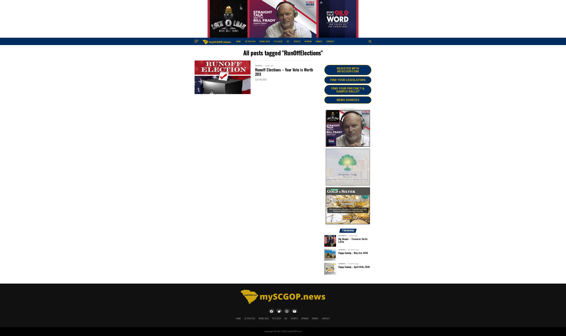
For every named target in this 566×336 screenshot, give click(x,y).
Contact (330, 41)
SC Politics (250, 41)
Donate (319, 41)
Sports (297, 41)
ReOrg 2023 (265, 41)
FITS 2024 (278, 41)
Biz (288, 41)
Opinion (308, 41)
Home (238, 41)
